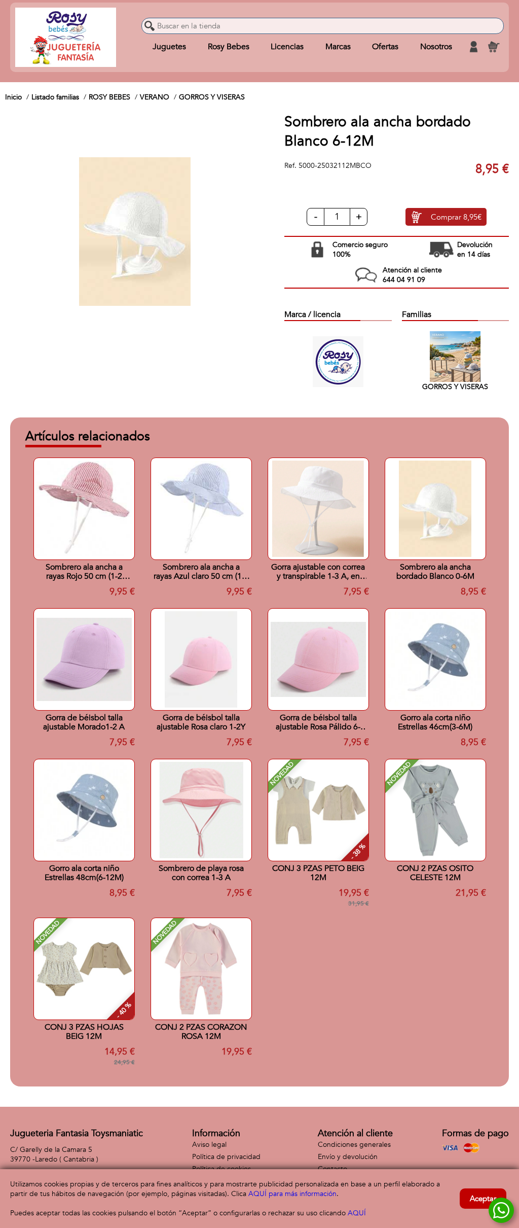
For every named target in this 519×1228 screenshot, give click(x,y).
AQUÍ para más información (292, 1194)
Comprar (456, 217)
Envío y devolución (348, 1157)
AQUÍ (357, 1213)
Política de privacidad (226, 1157)
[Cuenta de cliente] (473, 47)
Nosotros (436, 46)
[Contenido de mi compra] (494, 47)
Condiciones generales (354, 1144)
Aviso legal (209, 1144)
